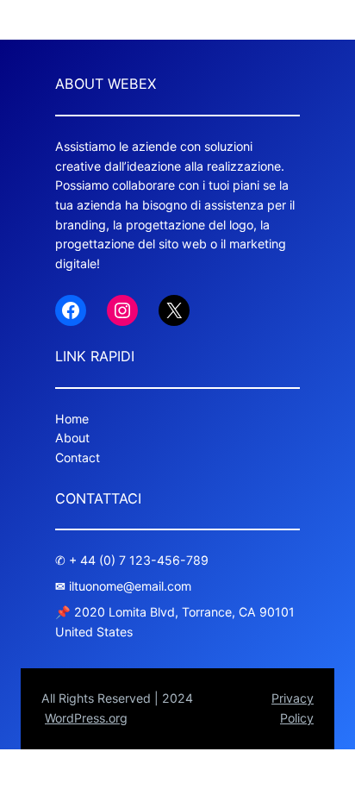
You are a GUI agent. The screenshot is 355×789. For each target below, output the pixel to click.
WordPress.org (86, 718)
